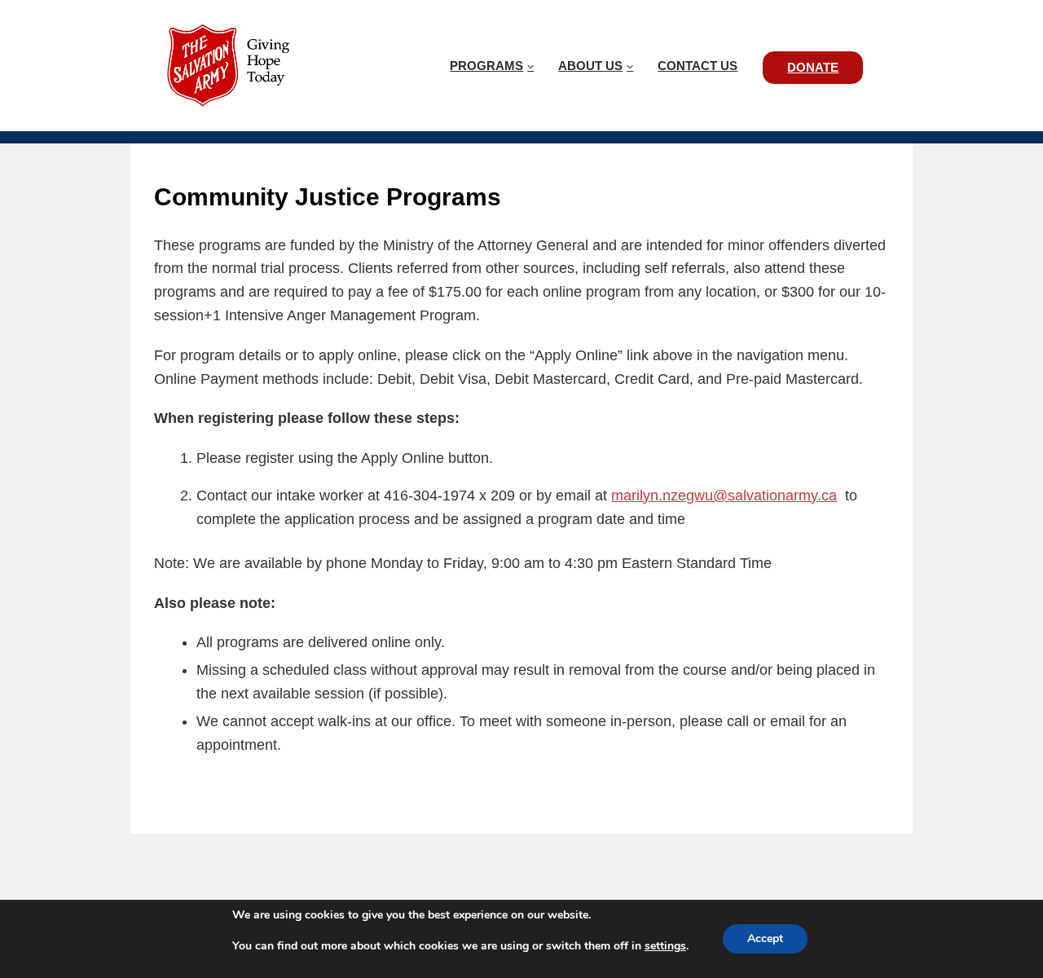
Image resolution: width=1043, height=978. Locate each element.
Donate (812, 67)
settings (665, 946)
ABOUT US (590, 66)
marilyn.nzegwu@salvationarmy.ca (724, 495)
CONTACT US (697, 66)
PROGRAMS (486, 66)
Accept (765, 938)
